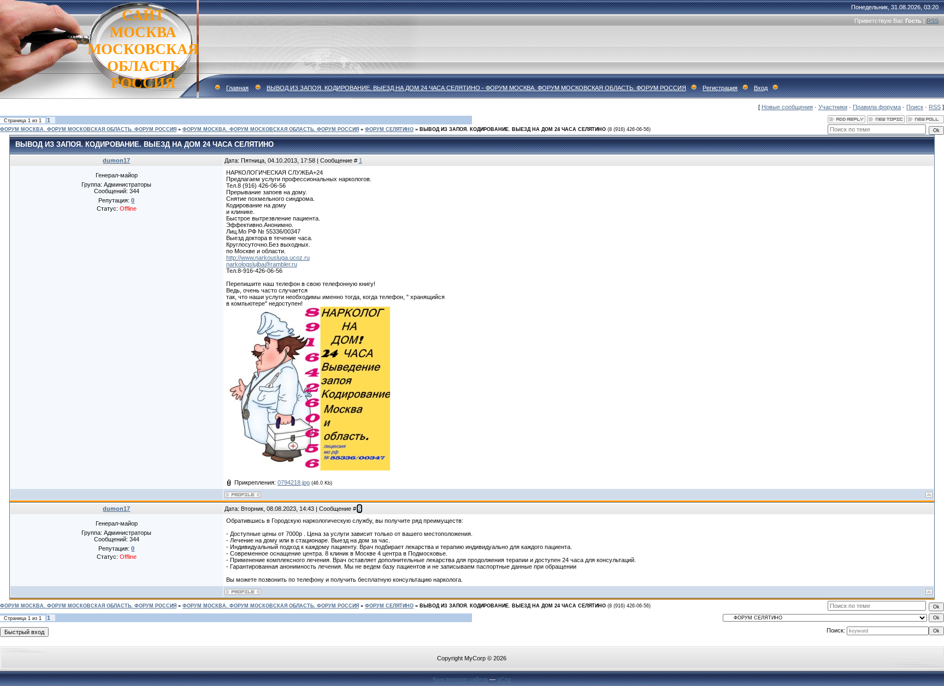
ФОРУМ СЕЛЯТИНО (389, 129)
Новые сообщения (787, 107)
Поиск (914, 107)
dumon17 (116, 160)
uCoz (504, 679)
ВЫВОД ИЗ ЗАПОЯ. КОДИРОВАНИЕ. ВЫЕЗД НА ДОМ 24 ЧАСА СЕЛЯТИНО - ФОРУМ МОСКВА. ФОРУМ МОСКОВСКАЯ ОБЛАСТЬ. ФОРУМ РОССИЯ (476, 88)
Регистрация (720, 88)
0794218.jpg (294, 482)
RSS (933, 20)
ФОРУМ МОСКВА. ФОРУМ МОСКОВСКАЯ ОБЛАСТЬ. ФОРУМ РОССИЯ (88, 129)
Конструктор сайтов (460, 679)
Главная (237, 88)
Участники (832, 107)
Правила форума (877, 107)
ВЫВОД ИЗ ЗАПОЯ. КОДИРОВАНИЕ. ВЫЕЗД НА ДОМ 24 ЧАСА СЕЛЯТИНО (513, 129)
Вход (761, 88)
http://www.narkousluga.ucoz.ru (268, 257)
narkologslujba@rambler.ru (261, 264)
